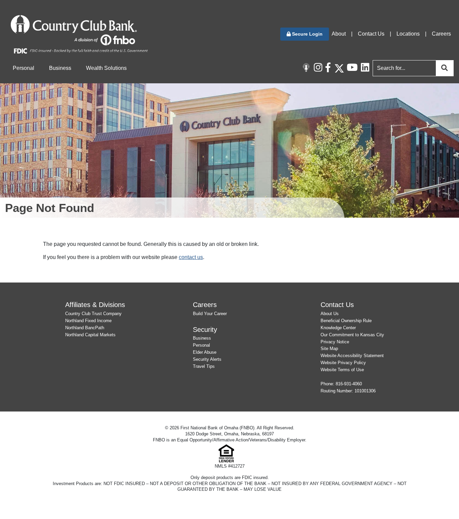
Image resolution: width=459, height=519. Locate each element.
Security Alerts (207, 359)
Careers (441, 34)
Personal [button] (23, 68)
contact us (191, 257)
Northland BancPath (84, 327)
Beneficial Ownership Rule (346, 320)
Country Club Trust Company (93, 313)
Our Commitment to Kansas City (352, 334)
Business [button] (60, 68)
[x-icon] (339, 68)
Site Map (329, 348)
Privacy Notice (335, 341)
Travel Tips (204, 366)
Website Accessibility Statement (352, 355)
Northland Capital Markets (90, 334)
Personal (201, 345)
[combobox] (412, 68)
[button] (304, 34)
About (339, 34)
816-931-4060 (349, 383)
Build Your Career (210, 313)
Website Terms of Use (342, 369)
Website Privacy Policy (343, 362)
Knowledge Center (338, 327)
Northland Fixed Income (88, 320)
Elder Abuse (204, 352)
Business (202, 338)
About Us (330, 313)
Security (205, 329)
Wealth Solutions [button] (106, 68)
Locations (408, 34)
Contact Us (371, 34)
